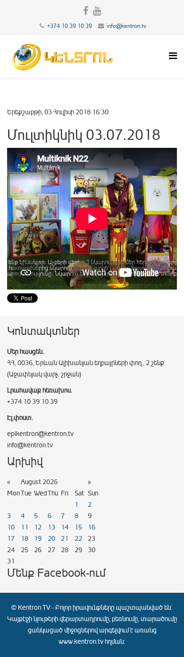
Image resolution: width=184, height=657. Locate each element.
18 (24, 539)
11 (24, 527)
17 (11, 539)
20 (51, 539)
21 (64, 539)
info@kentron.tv (126, 26)
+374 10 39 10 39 (69, 26)
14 (64, 527)
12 (38, 527)
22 (78, 539)
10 (11, 527)
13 (51, 527)
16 (91, 527)
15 (78, 527)
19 (38, 539)
